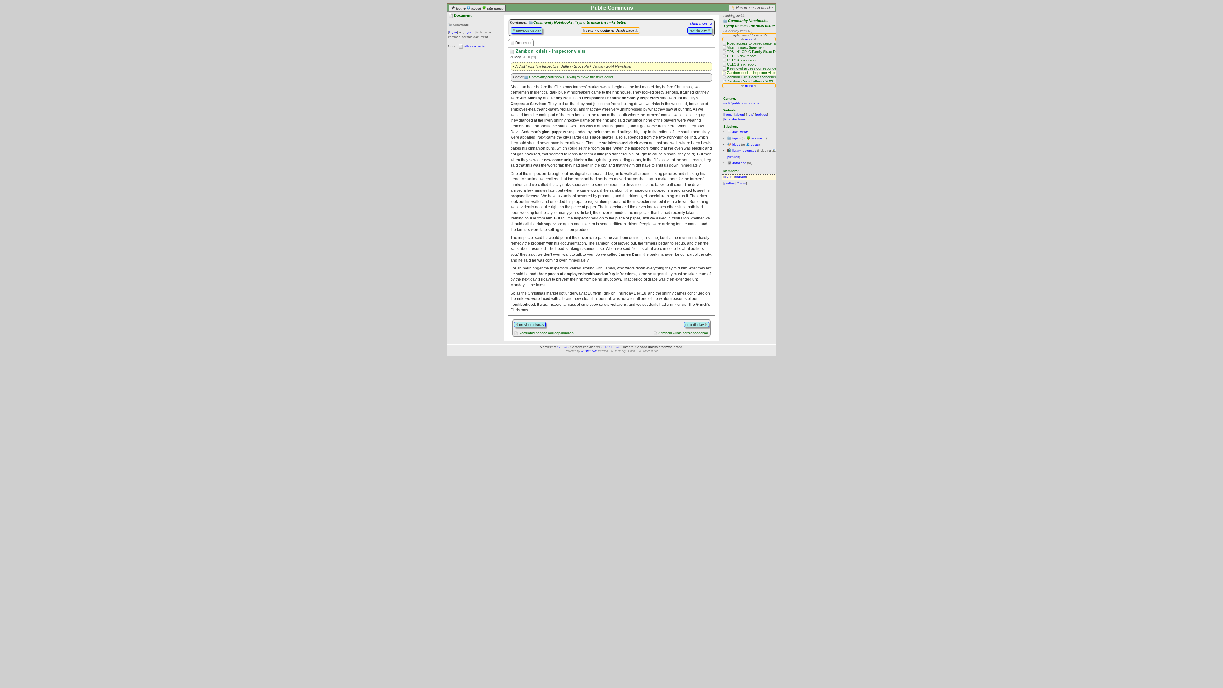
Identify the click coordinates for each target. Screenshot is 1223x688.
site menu (495, 8)
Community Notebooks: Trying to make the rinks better (579, 22)
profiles (729, 183)
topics (736, 138)
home (461, 8)
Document (522, 43)
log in (453, 32)
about (476, 8)
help (750, 114)
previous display (528, 30)
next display (698, 30)
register (469, 32)
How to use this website (754, 8)
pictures (733, 157)
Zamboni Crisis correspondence (683, 333)
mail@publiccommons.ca (741, 103)
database (739, 163)
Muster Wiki (589, 351)
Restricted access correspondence (546, 333)
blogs (736, 144)
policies (761, 114)
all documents (474, 46)
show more (698, 23)
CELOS (563, 346)
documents (740, 131)
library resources (744, 150)
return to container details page (610, 30)
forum (742, 183)
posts (755, 144)
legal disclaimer (735, 119)
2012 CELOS (610, 346)
